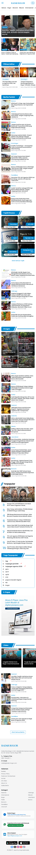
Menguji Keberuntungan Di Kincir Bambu (25, 366)
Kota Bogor (14, 143)
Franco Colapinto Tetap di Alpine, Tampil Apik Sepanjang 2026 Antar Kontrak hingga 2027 (10, 54)
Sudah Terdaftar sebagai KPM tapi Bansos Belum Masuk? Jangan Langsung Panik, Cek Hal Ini (22, 189)
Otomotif (4, 807)
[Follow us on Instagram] (18, 847)
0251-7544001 (5, 758)
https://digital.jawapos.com (14, 836)
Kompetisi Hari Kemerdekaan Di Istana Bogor (24, 341)
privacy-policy (5, 774)
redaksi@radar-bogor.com (9, 763)
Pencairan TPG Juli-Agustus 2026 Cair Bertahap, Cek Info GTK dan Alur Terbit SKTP (23, 179)
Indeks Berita (5, 785)
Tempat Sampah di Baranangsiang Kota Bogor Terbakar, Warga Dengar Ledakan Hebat (28, 84)
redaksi (3, 771)
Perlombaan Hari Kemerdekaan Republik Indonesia (8, 366)
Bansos (13, 101)
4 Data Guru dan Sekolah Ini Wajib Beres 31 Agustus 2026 (27, 53)
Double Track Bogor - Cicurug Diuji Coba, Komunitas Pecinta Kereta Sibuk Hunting (21, 147)
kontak (3, 778)
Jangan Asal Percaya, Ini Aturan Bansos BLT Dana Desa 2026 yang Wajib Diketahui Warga (21, 126)
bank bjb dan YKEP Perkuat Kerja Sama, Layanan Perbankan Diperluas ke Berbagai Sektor (22, 472)
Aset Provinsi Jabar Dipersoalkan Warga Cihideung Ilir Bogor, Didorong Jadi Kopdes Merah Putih (19, 548)
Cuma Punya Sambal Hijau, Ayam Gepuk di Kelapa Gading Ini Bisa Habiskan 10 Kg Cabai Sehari (21, 451)
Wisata (13, 426)
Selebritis (14, 416)
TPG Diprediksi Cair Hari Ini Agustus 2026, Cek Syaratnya (9, 83)
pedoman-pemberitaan (8, 776)
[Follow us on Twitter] (15, 847)
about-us (4, 783)
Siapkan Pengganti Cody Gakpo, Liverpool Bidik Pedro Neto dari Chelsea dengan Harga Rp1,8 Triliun (22, 295)
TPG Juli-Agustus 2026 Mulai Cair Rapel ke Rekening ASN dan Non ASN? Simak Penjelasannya (20, 537)
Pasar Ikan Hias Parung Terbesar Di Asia (9, 352)
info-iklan (4, 781)
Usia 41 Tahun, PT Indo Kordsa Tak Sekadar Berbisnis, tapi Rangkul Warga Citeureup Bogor (20, 543)
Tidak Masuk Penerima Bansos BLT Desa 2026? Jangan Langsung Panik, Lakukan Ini (22, 115)
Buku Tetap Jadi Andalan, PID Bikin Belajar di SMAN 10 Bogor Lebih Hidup (20, 510)
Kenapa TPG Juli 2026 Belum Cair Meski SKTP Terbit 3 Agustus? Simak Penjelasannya (19, 505)
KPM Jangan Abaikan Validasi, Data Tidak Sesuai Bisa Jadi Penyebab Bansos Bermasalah (22, 377)
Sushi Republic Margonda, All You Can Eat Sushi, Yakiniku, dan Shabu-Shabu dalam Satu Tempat (22, 398)
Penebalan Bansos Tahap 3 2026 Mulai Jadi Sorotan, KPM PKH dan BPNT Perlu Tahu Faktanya (19, 521)
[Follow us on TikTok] (24, 847)
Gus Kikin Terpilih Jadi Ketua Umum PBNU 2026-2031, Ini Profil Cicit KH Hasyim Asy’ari (18, 32)
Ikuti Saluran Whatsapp (15, 825)
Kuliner (13, 133)
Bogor (3, 797)
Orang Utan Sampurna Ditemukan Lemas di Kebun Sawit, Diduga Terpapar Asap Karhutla (21, 709)
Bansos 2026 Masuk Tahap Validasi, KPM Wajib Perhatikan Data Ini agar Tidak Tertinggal (22, 388)
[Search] (33, 3)
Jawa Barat (14, 437)
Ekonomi (13, 469)
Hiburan (30, 795)
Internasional (5, 795)
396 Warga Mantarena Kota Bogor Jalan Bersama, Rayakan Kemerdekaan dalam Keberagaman (19, 516)
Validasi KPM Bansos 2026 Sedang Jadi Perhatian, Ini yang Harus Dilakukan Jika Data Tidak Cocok (21, 305)
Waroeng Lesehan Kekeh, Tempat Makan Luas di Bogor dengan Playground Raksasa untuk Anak (21, 136)
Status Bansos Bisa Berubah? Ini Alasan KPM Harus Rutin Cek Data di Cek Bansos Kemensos (22, 284)
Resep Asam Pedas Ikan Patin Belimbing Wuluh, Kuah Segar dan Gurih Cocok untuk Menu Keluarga (21, 200)
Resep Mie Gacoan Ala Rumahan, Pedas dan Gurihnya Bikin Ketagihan (22, 315)
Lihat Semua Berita (18, 732)
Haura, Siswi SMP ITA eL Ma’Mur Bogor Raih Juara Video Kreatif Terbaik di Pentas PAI (20, 526)
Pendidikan (14, 175)
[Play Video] (11, 654)
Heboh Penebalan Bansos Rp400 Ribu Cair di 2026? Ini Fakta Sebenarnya (20, 531)
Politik (3, 800)
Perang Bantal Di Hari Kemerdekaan (26, 353)
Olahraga (14, 291)
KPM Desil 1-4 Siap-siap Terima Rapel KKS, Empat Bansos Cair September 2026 (22, 105)
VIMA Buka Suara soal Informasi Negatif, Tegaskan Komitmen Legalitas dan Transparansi (21, 409)
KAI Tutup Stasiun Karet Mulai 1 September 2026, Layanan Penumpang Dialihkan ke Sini (20, 157)
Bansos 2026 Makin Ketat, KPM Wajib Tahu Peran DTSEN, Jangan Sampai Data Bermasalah (22, 168)
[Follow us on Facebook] (12, 847)
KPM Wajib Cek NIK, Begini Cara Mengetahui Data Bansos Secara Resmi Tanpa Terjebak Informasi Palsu (23, 273)
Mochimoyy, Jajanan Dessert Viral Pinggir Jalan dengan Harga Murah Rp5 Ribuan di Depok (22, 462)
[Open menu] (2, 2)
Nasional (14, 154)
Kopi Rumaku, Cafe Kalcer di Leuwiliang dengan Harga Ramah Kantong (21, 699)
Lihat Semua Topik (18, 261)
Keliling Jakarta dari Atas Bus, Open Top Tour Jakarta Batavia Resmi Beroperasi (22, 430)
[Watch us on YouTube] (21, 847)
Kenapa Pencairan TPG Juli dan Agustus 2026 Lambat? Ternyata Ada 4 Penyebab (17, 499)
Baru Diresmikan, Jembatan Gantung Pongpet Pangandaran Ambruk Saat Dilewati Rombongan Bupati (22, 441)
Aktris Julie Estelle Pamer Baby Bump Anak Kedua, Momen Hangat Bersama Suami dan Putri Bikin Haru (22, 419)
